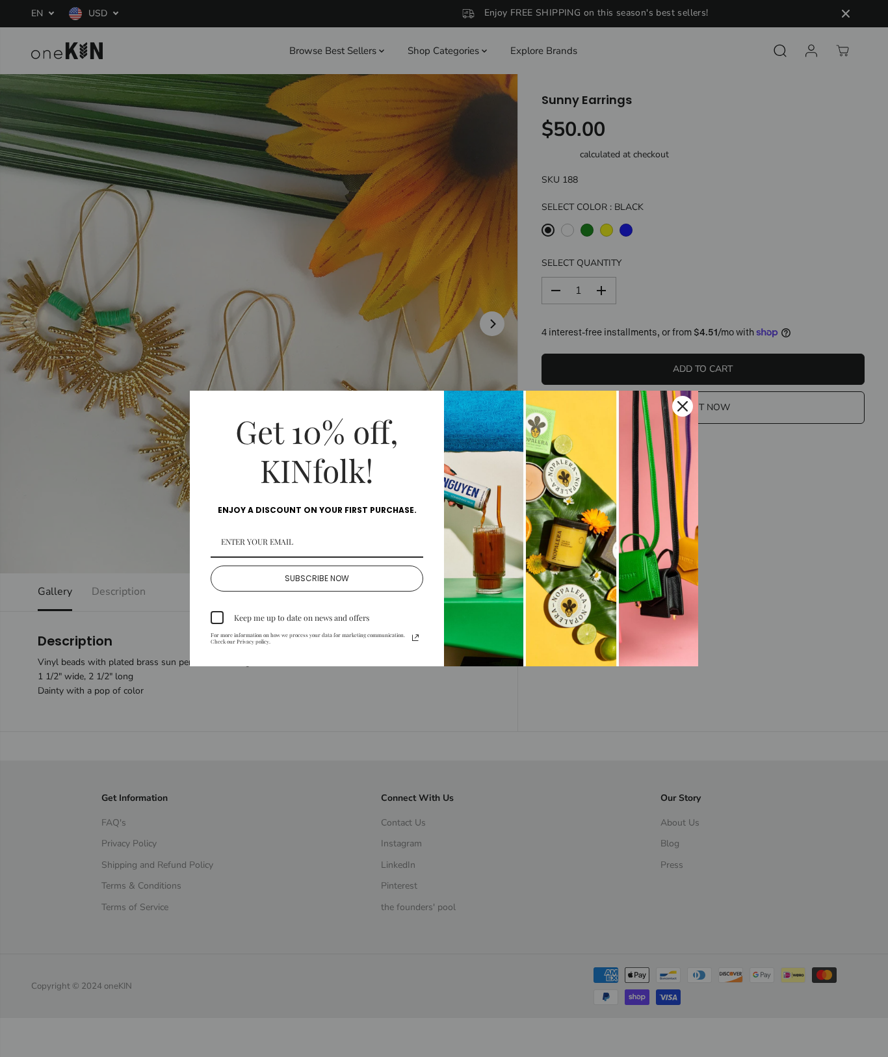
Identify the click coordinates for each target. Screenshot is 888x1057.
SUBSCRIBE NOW (317, 578)
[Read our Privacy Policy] (415, 638)
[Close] (682, 406)
